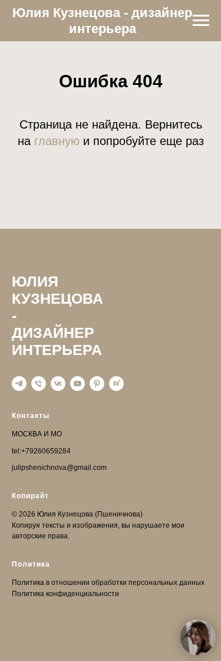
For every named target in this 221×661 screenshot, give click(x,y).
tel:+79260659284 (41, 451)
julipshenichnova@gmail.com (59, 467)
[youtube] (77, 383)
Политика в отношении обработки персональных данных (108, 582)
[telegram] (19, 383)
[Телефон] (38, 383)
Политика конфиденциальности (65, 594)
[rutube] (116, 383)
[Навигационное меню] (201, 21)
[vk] (58, 383)
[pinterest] (97, 383)
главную (57, 140)
